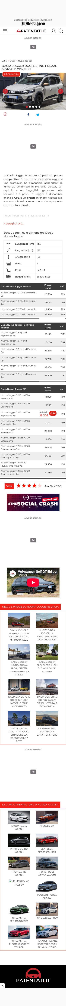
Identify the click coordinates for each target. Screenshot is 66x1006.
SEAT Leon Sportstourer (47, 850)
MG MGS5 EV (21, 883)
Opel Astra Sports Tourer (19, 919)
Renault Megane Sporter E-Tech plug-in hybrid (47, 944)
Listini (4, 61)
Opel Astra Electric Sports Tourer (19, 944)
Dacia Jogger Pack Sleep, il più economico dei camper (47, 667)
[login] (53, 30)
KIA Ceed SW (47, 826)
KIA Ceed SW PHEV (47, 918)
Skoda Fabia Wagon (19, 827)
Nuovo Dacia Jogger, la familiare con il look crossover (47, 635)
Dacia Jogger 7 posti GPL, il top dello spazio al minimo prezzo (19, 635)
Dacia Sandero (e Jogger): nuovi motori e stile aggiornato (19, 701)
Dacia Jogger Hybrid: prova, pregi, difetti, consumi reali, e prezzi (19, 668)
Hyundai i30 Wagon (19, 873)
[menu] (5, 30)
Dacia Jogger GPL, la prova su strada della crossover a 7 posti (19, 734)
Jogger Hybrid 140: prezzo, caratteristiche (47, 731)
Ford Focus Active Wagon (47, 873)
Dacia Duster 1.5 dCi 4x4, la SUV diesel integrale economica (47, 701)
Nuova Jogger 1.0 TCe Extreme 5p (18, 309)
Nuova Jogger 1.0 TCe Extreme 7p (18, 314)
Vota (9, 486)
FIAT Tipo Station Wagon (19, 850)
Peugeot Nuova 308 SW (47, 896)
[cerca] (62, 30)
